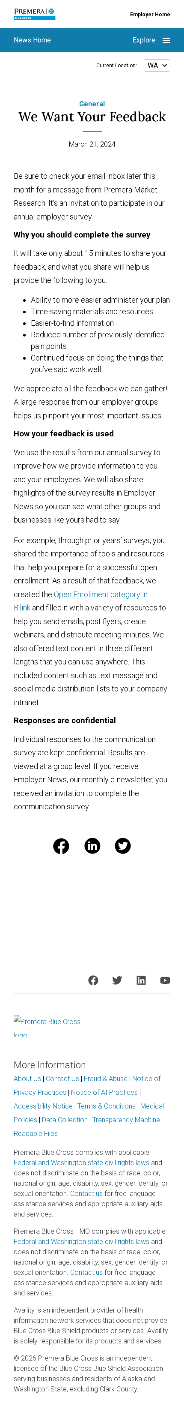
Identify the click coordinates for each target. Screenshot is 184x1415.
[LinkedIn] (141, 980)
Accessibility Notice (43, 1106)
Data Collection (65, 1120)
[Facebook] (93, 980)
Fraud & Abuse (106, 1079)
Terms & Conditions (106, 1106)
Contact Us (62, 1079)
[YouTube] (165, 980)
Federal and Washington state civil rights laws (81, 1163)
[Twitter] (117, 980)
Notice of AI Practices (104, 1092)
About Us (27, 1079)
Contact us (86, 1194)
